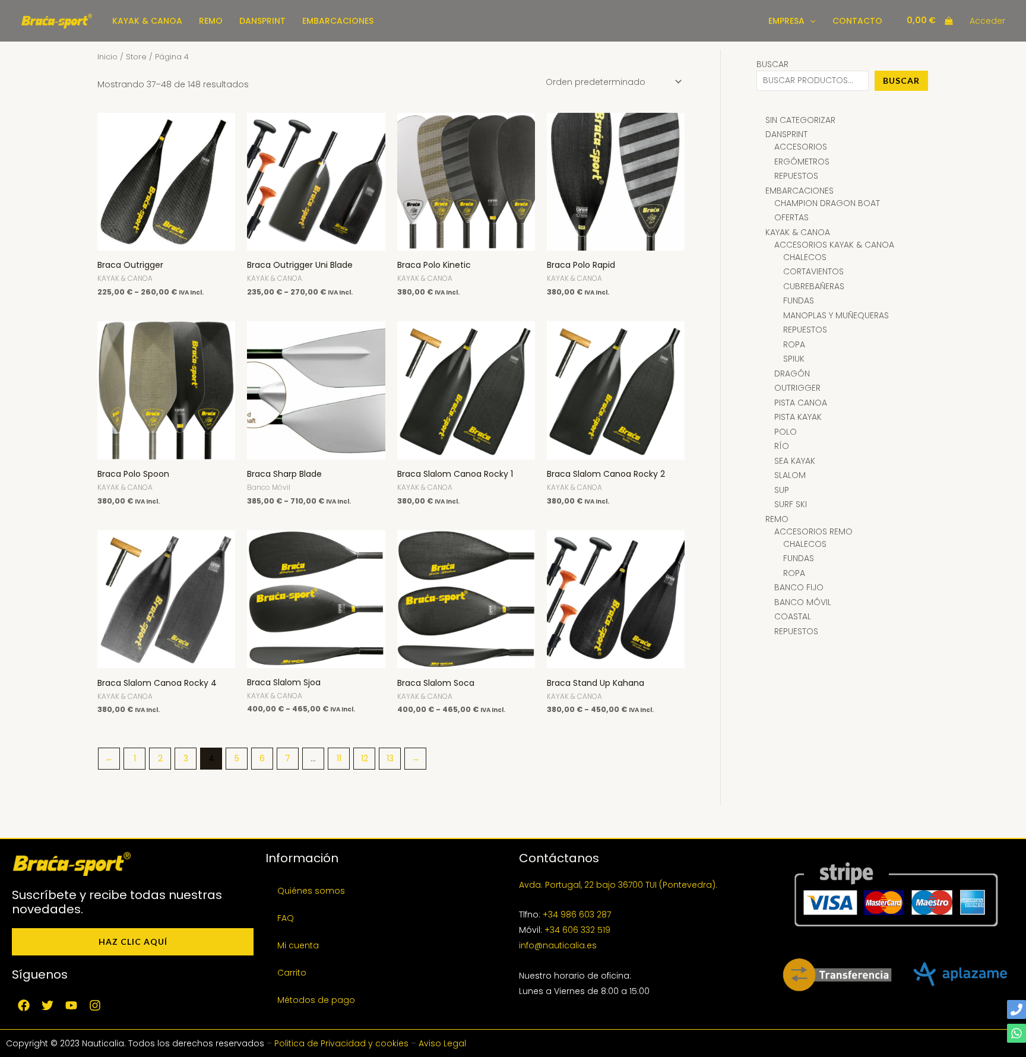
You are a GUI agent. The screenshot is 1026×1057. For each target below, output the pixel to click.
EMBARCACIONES (337, 21)
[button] (810, 21)
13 (390, 758)
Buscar (772, 64)
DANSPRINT (262, 21)
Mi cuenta (298, 945)
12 (364, 758)
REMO (211, 21)
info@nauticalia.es (558, 945)
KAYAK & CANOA (147, 21)
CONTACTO (857, 21)
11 (339, 758)
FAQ (285, 918)
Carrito (291, 973)
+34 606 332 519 (577, 930)
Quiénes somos (311, 891)
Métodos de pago (316, 1000)
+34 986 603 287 (577, 914)
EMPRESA (786, 21)
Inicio (107, 56)
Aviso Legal (442, 1043)
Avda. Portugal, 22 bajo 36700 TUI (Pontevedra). (618, 885)
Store (136, 56)
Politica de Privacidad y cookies (341, 1043)
